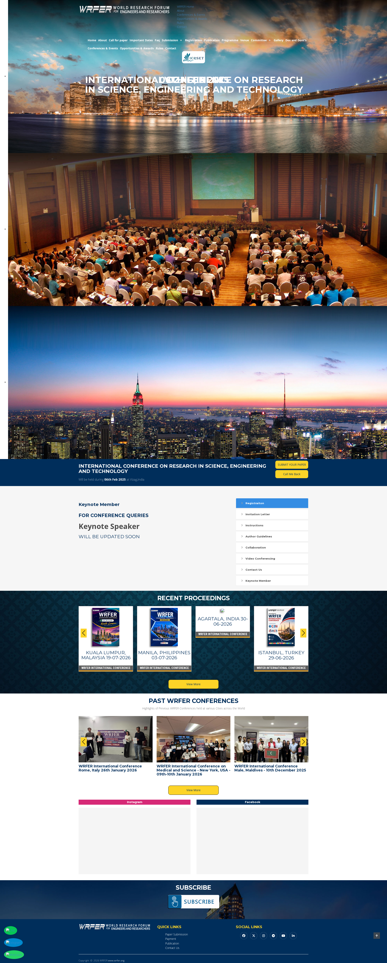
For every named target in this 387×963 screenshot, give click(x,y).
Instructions (254, 525)
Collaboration (256, 547)
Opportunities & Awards (192, 19)
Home (92, 40)
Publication (212, 40)
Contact (182, 27)
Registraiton (255, 503)
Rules (180, 23)
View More (193, 684)
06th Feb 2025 (115, 479)
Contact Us (254, 569)
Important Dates (141, 40)
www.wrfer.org (116, 960)
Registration (193, 40)
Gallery (278, 40)
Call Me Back (291, 474)
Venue (244, 40)
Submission (170, 40)
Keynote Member (258, 580)
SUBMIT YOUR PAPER (292, 464)
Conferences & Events (191, 15)
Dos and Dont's (296, 40)
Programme (230, 40)
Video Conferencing (260, 558)
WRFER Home (185, 6)
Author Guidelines (259, 536)
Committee (259, 40)
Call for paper (118, 40)
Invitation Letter (258, 514)
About (180, 10)
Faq (157, 40)
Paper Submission (176, 934)
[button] (303, 633)
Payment (170, 939)
